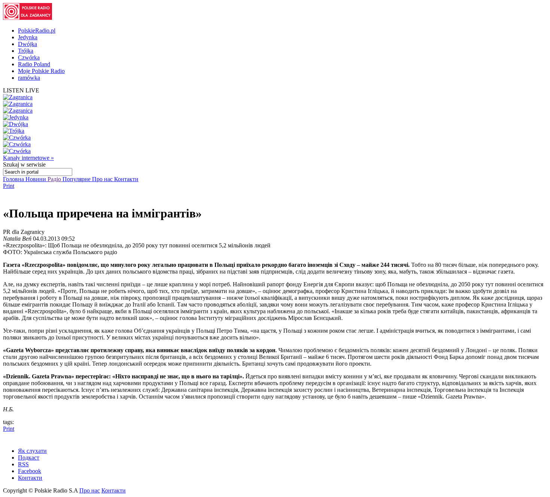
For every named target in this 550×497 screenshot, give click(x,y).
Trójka (25, 51)
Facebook (29, 471)
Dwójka (27, 44)
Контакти (126, 179)
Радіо (55, 179)
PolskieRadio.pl (36, 30)
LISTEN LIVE (21, 90)
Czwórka (29, 57)
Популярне (77, 179)
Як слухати (32, 451)
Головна (14, 179)
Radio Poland (34, 64)
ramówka (29, 77)
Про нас (103, 179)
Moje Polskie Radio (41, 71)
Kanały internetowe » (28, 158)
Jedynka (27, 37)
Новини (36, 179)
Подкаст (28, 457)
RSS (23, 464)
